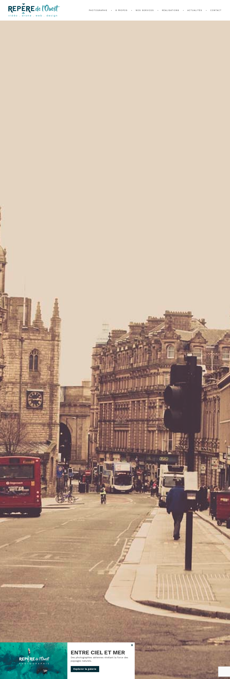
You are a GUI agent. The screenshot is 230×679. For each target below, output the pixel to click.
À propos (122, 10)
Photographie (98, 10)
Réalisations (170, 10)
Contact (216, 10)
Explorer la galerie (84, 669)
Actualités (194, 10)
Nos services (145, 10)
